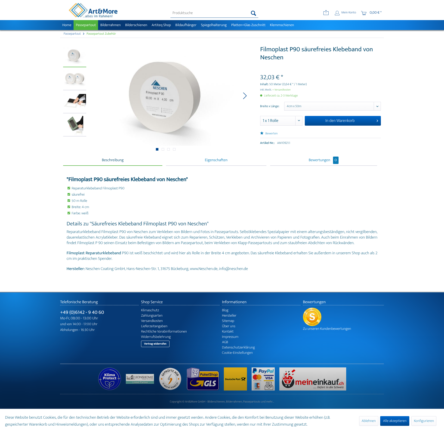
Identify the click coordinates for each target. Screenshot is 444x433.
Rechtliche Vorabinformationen (164, 331)
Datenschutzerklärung (238, 347)
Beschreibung (112, 160)
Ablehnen (369, 421)
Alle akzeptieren (395, 421)
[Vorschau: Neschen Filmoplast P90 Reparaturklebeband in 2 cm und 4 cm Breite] (74, 80)
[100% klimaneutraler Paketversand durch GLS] (112, 379)
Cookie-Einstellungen (237, 352)
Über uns (228, 326)
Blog (225, 310)
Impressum (230, 336)
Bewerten (271, 133)
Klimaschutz (150, 310)
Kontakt (228, 331)
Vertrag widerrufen (155, 344)
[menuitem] (214, 13)
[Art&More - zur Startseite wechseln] (93, 10)
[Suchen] (253, 13)
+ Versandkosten (281, 90)
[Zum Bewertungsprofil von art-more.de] (343, 317)
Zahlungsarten (152, 315)
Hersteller (229, 315)
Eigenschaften (216, 160)
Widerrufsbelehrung (156, 336)
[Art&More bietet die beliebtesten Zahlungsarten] (265, 379)
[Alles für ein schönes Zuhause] (142, 379)
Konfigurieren (424, 421)
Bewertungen (323, 160)
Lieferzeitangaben (154, 326)
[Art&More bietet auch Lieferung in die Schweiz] (312, 379)
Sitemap (228, 321)
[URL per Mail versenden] (326, 13)
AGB (225, 342)
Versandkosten (152, 321)
